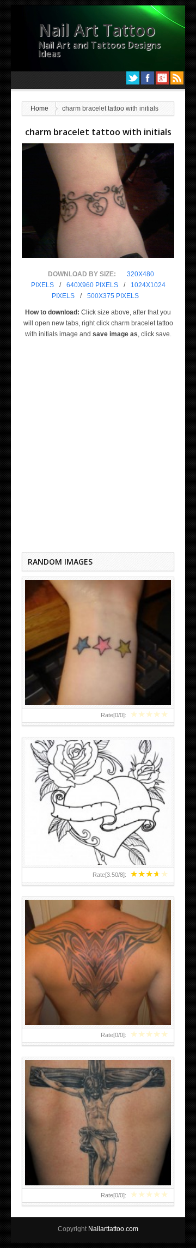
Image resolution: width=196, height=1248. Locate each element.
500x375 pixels (113, 296)
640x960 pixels (92, 285)
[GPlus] (162, 77)
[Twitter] (132, 77)
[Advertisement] (98, 443)
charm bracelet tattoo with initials (98, 132)
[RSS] (176, 77)
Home (39, 108)
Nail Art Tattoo (96, 30)
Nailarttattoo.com (113, 1229)
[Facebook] (147, 77)
